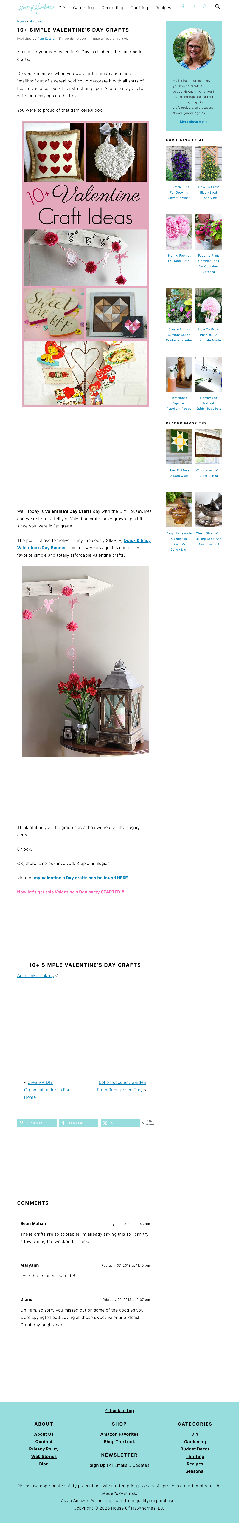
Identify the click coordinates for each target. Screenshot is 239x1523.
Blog (44, 1463)
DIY (62, 7)
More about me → (194, 121)
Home (21, 21)
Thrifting (139, 7)
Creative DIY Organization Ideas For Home (46, 1089)
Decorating (112, 7)
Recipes (163, 7)
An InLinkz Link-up (35, 975)
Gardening (83, 7)
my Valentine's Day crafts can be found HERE (81, 877)
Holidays (36, 21)
